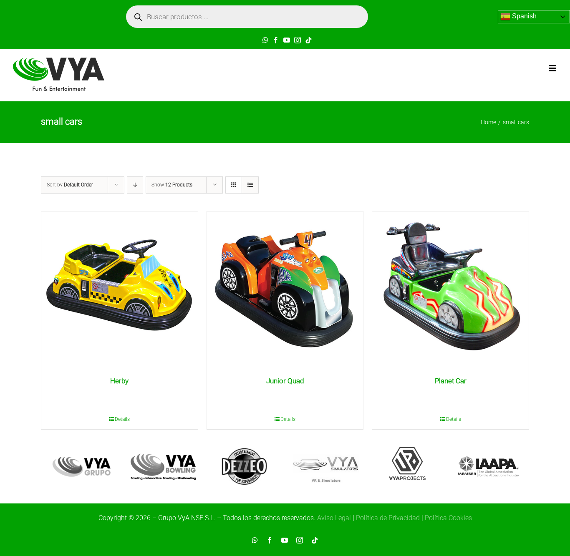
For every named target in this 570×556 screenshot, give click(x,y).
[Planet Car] (450, 289)
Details (122, 419)
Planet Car (451, 381)
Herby (119, 381)
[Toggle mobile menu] (553, 68)
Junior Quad (285, 381)
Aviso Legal (334, 518)
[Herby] (119, 289)
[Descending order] (135, 185)
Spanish (523, 16)
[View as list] (250, 185)
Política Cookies (448, 518)
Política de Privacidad (388, 518)
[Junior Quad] (285, 289)
